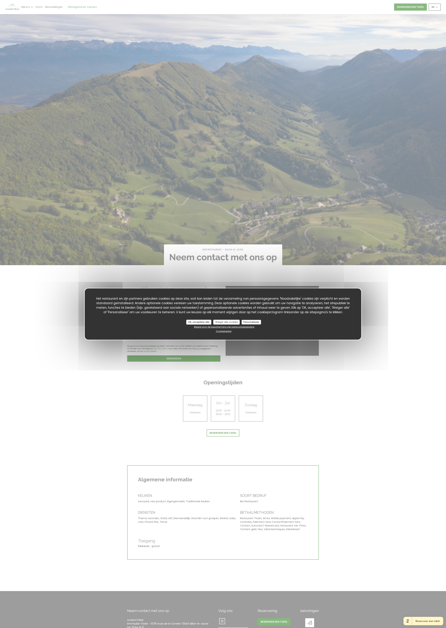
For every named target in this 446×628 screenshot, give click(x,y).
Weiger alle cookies (226, 322)
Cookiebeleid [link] (223, 331)
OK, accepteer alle (198, 322)
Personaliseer (251, 322)
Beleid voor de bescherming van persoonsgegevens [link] (224, 326)
